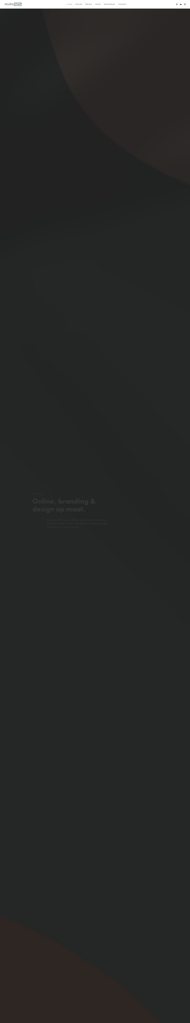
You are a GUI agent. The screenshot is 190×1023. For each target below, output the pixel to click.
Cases (98, 4)
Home (69, 4)
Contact (122, 4)
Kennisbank (109, 4)
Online (79, 4)
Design (88, 4)
